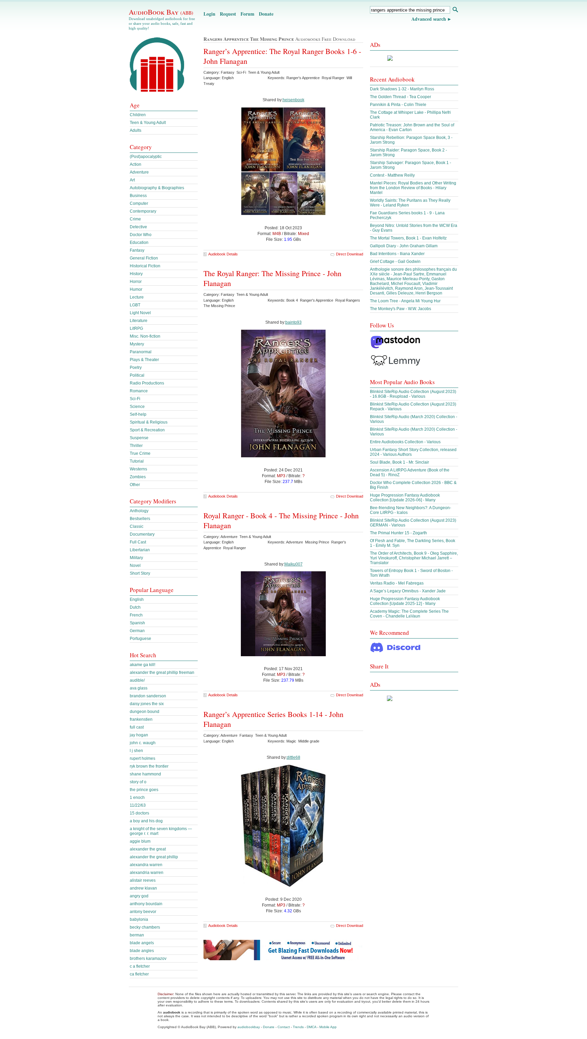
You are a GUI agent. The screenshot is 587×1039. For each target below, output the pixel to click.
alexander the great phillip (154, 857)
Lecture (137, 297)
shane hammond (145, 774)
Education (139, 242)
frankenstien (141, 719)
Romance (139, 391)
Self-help (138, 414)
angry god (139, 896)
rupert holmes (142, 758)
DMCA (311, 1027)
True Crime (140, 453)
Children (138, 114)
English (137, 599)
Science (137, 406)
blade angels (142, 943)
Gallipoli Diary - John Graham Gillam (404, 246)
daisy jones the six (147, 703)
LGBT (135, 305)
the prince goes (144, 789)
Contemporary (143, 211)
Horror (136, 281)
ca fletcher (139, 974)
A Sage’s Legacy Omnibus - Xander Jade (408, 591)
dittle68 (293, 757)
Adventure (139, 172)
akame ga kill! (142, 664)
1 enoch (137, 797)
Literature (138, 320)
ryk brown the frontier (149, 766)
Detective (138, 227)
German (137, 630)
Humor (136, 289)
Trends (298, 1027)
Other (135, 484)
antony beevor (143, 911)
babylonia (139, 919)
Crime (135, 219)
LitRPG (136, 328)
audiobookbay (248, 1027)
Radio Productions (147, 383)
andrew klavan (143, 888)
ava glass (138, 688)
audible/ (137, 680)
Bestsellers (140, 518)
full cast (137, 727)
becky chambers (145, 927)
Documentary (142, 534)
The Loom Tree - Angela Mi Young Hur (405, 301)
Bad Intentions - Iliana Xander (397, 253)
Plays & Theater (144, 359)
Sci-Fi (135, 398)
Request (228, 13)
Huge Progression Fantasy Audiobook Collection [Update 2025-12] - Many (405, 601)
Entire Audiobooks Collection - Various (405, 442)
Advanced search (428, 18)
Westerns (138, 469)
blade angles (142, 950)
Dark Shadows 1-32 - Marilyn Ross (402, 89)
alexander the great (148, 849)
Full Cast (138, 542)
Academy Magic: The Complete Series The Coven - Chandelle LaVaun (409, 614)
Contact (284, 1027)
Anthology (139, 510)
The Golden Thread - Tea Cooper (400, 96)
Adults (135, 130)
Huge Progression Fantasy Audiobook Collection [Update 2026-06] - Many (405, 497)
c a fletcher (140, 966)
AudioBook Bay (161, 12)
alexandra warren (146, 864)
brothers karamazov (148, 958)
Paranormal (141, 352)
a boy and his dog (146, 821)
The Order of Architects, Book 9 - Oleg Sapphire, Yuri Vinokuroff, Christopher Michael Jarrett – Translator (414, 558)
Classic (136, 526)
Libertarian (140, 550)
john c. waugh (143, 742)
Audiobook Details (223, 254)
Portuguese (140, 638)
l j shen (136, 750)
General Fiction (144, 258)
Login (209, 13)
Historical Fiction (145, 266)
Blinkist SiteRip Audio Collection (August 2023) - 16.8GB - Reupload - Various (413, 394)
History (136, 273)
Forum (247, 13)
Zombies (138, 476)
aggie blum (140, 841)
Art (132, 180)
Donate (266, 13)
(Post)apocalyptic (146, 156)
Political (137, 375)
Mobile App (328, 1027)
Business (138, 195)
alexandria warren (146, 872)
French (136, 615)
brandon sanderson (148, 696)
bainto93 (293, 322)
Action (135, 164)
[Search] (455, 10)
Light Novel (140, 312)
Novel (135, 565)
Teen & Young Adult (148, 122)
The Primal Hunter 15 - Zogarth (398, 533)
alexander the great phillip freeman (162, 672)
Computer (139, 203)
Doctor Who (141, 234)
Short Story (140, 573)
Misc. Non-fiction (145, 336)
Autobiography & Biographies (157, 187)
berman (137, 935)
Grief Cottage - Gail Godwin (395, 261)
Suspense (139, 437)
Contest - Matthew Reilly (392, 175)
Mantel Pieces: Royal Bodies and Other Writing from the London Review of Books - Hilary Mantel (413, 188)
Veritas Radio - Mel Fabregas (397, 583)
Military (136, 557)
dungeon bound (144, 711)
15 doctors (139, 813)
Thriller (136, 445)
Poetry (136, 367)
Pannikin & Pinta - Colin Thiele (398, 104)
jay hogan (139, 735)
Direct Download (349, 254)
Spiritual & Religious (148, 422)
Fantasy (137, 250)
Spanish (137, 623)
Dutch (135, 607)
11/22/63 (138, 805)
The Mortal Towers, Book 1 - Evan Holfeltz (408, 238)
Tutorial (137, 461)
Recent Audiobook (392, 79)
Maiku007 (293, 564)
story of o (138, 782)
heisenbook (293, 99)
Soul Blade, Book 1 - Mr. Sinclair (399, 462)
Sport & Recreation (147, 430)
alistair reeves (143, 880)
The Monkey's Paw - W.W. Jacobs (400, 308)
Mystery (137, 344)
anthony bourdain (146, 903)
